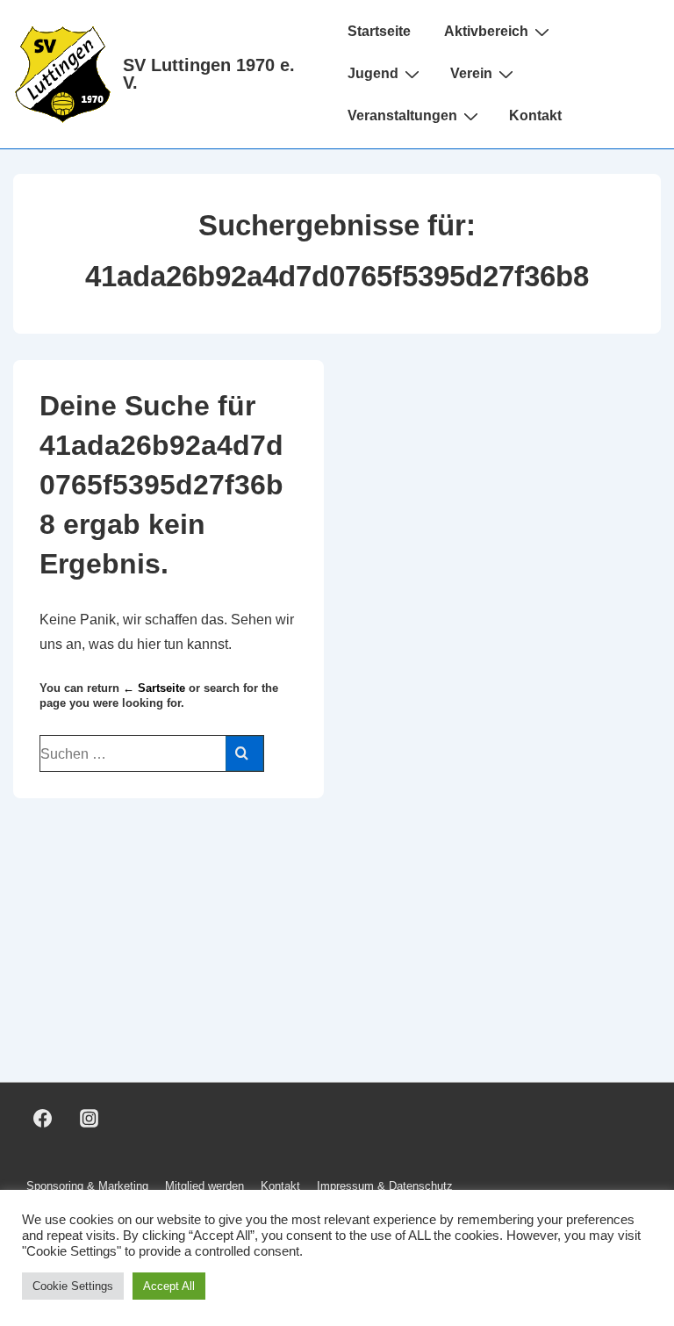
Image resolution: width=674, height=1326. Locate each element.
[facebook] (43, 1118)
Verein (471, 73)
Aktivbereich (486, 31)
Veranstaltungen (402, 115)
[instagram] (89, 1118)
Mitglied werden (204, 1186)
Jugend (373, 73)
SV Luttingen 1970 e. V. (209, 73)
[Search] (244, 753)
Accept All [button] (169, 1286)
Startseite (379, 31)
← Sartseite (154, 688)
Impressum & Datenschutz (385, 1186)
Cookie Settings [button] (72, 1286)
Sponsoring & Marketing (87, 1186)
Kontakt (535, 115)
